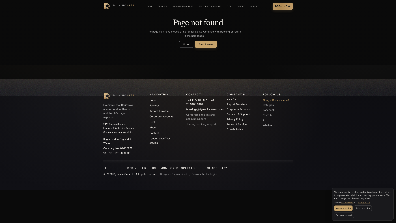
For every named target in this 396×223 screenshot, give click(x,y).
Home (150, 6)
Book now (282, 6)
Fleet (230, 6)
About (241, 6)
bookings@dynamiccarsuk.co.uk (205, 109)
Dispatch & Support (238, 114)
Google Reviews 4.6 (276, 100)
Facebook (269, 110)
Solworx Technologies (204, 174)
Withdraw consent (344, 215)
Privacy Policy (364, 202)
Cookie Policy (347, 202)
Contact (255, 6)
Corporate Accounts (210, 6)
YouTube (268, 115)
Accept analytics (343, 208)
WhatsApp (269, 125)
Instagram (269, 105)
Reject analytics (363, 208)
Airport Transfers (183, 6)
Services (163, 6)
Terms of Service (237, 124)
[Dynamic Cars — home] (118, 6)
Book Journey (206, 44)
